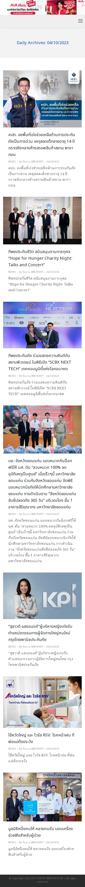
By (31, 162)
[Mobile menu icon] (80, 20)
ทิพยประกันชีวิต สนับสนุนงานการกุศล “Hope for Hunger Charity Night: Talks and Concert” (40, 258)
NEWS (12, 162)
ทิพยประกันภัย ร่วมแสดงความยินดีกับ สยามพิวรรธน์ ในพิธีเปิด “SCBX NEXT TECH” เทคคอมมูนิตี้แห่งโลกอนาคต (39, 362)
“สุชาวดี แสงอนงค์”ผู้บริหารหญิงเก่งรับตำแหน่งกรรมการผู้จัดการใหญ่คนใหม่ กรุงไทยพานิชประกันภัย (40, 633)
